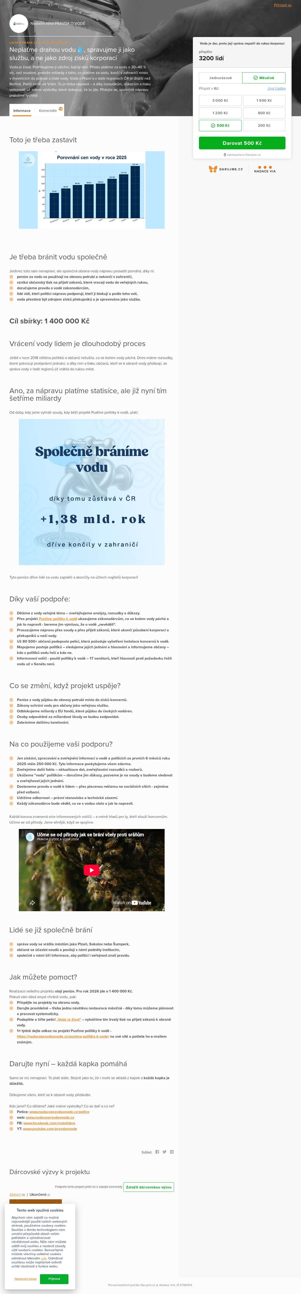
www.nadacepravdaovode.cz (50, 1117)
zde (44, 1258)
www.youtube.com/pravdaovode (50, 1129)
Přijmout (54, 1279)
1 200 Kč (220, 113)
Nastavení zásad (26, 1279)
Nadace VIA (167, 1285)
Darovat (242, 143)
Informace (22, 110)
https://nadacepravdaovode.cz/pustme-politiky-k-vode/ (63, 1036)
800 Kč (264, 113)
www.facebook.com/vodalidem (49, 1123)
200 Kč (264, 125)
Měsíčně (266, 78)
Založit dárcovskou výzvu (148, 1187)
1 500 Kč (264, 100)
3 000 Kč (220, 100)
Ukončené (38, 1194)
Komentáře (50, 110)
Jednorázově (220, 78)
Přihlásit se (283, 5)
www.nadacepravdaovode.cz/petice (59, 1112)
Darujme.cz (148, 1285)
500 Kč (223, 125)
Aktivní (15, 1194)
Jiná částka (276, 88)
